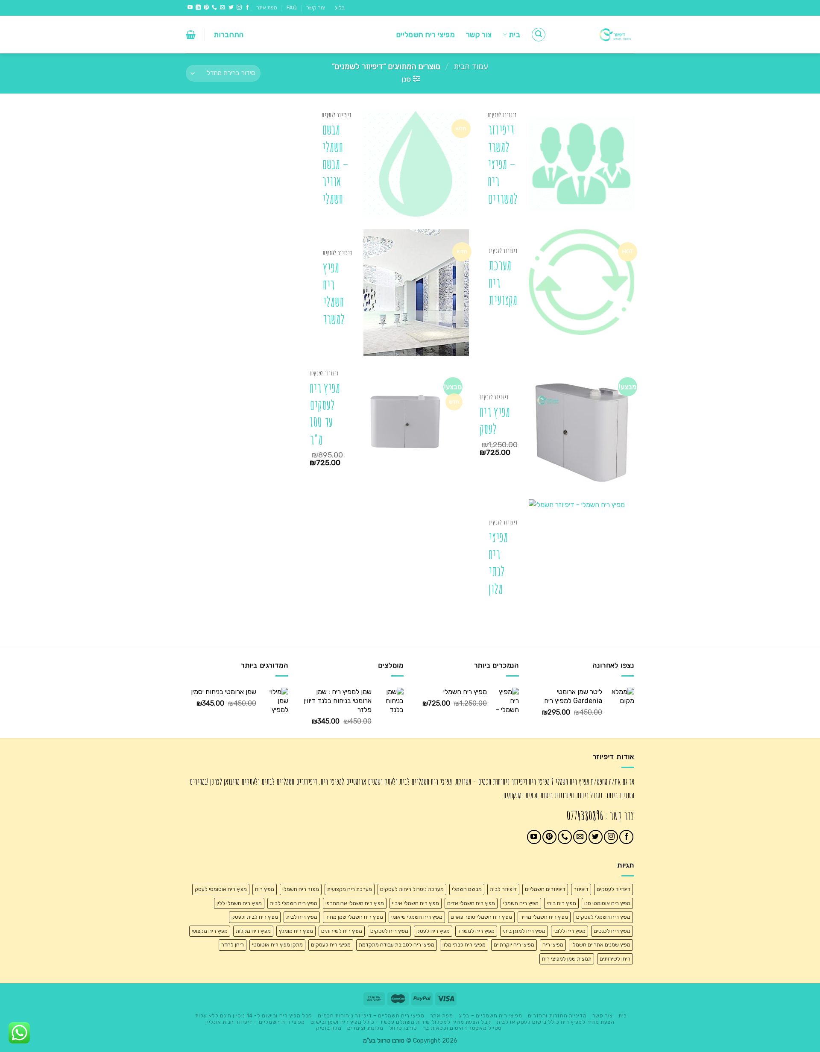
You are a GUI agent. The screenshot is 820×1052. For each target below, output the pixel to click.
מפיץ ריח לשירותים (341, 931)
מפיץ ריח (264, 889)
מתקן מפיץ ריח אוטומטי (277, 944)
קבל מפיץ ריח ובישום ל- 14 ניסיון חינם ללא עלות (253, 1016)
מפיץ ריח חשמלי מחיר (544, 917)
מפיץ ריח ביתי (561, 903)
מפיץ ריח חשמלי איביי (415, 903)
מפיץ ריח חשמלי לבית (293, 903)
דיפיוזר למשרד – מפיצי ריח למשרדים (503, 164)
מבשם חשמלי (467, 889)
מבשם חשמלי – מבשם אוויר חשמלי (335, 164)
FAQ (292, 7)
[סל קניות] (191, 34)
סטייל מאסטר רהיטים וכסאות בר (462, 1028)
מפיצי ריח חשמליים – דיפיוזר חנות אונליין (255, 1022)
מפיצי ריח (552, 944)
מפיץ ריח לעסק (495, 420)
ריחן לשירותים (615, 958)
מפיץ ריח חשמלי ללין (239, 903)
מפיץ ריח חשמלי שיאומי (416, 917)
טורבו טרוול (403, 1028)
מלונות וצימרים (365, 1028)
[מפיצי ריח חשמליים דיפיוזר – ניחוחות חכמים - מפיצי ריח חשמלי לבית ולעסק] (596, 34)
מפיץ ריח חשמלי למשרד (334, 293)
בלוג (340, 7)
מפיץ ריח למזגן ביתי (524, 931)
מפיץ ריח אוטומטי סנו (607, 903)
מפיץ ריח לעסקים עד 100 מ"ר (325, 414)
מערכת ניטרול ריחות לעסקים (412, 889)
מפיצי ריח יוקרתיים (514, 944)
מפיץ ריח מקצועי (210, 931)
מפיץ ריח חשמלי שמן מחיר (354, 917)
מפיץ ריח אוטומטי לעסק (221, 889)
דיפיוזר (581, 889)
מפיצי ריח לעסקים (331, 944)
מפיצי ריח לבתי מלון (498, 563)
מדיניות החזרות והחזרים (557, 1016)
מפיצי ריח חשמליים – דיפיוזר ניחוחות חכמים (371, 1016)
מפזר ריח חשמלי (300, 889)
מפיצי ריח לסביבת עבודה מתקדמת (396, 944)
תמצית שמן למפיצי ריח (567, 958)
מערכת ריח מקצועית (503, 282)
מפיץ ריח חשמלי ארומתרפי (354, 903)
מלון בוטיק (328, 1028)
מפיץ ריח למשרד (476, 931)
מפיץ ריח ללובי (570, 931)
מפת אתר (266, 7)
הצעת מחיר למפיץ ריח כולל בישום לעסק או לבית (555, 1022)
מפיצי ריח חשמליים (425, 34)
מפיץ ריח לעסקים (389, 931)
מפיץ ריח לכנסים (612, 931)
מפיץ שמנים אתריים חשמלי (600, 944)
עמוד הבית (471, 66)
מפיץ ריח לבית (301, 917)
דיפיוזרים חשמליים (545, 889)
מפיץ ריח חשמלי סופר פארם (481, 917)
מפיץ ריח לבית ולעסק (254, 917)
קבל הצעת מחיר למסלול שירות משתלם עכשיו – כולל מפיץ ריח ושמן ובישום (400, 1022)
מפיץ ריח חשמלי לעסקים (603, 917)
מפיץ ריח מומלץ (296, 931)
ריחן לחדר (232, 944)
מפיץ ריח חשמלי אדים (471, 903)
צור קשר (315, 7)
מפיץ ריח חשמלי (521, 903)
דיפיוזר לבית (503, 889)
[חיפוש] (538, 34)
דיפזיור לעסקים (613, 889)
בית (514, 34)
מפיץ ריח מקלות (253, 931)
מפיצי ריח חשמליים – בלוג (490, 1016)
